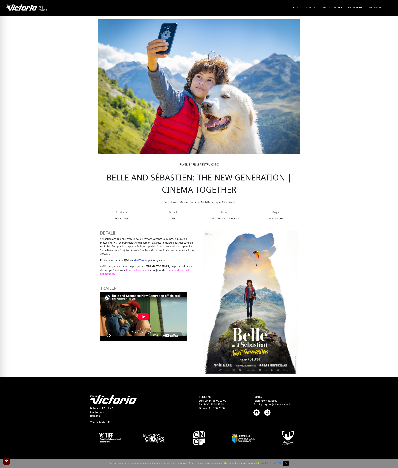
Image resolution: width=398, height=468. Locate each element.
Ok (286, 463)
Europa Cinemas (113, 270)
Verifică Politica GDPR (271, 463)
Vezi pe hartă (98, 422)
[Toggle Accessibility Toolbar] (6, 461)
